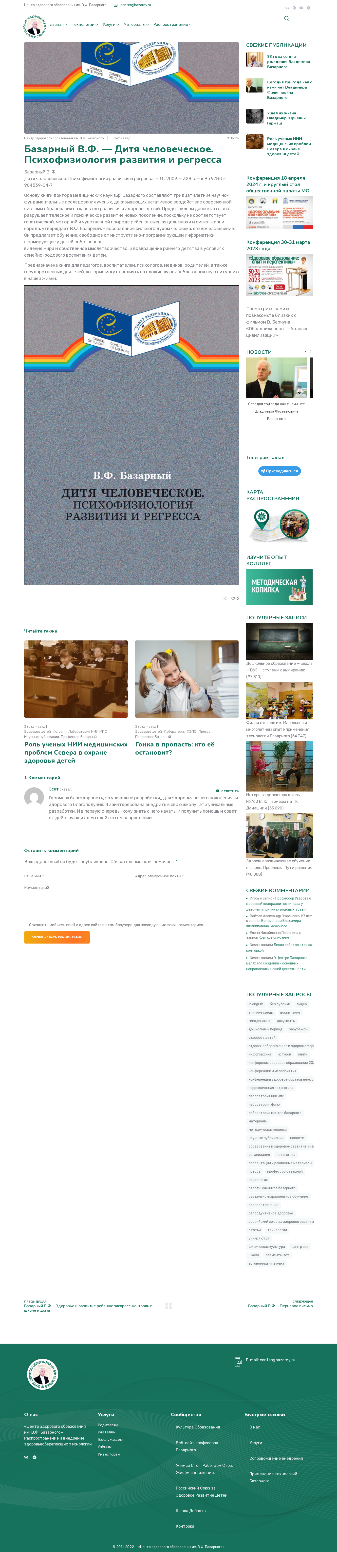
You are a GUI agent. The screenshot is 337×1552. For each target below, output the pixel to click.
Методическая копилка (268, 1130)
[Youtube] (301, 8)
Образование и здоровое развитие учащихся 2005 (291, 1146)
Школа (254, 1255)
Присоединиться (282, 471)
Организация (259, 1155)
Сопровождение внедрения (276, 1458)
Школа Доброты (191, 1510)
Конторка (185, 1526)
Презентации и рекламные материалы (280, 1163)
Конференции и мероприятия (272, 1071)
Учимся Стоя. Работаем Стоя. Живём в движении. (204, 1469)
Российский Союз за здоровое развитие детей (288, 1222)
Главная (56, 24)
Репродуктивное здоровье (271, 1213)
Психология (258, 1180)
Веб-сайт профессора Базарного (197, 1446)
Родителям (108, 1425)
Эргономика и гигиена (266, 1263)
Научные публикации (41, 736)
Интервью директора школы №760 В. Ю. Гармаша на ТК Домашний (273, 801)
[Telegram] (308, 8)
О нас (254, 1427)
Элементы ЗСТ (277, 1255)
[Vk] (287, 8)
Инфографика (260, 1054)
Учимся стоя (259, 1238)
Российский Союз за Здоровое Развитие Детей (201, 1492)
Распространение (170, 24)
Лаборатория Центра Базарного (275, 1113)
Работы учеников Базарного (272, 1188)
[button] (310, 351)
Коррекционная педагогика (271, 1088)
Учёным (105, 1447)
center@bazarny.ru (135, 5)
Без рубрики (280, 1004)
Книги (302, 1054)
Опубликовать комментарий (57, 937)
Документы (286, 1021)
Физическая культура (267, 1247)
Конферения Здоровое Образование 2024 (283, 1063)
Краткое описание (274, 937)
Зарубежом (298, 1029)
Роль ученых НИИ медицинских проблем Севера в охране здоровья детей (76, 752)
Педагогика (286, 1155)
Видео (302, 1004)
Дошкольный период (265, 1029)
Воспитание (290, 1012)
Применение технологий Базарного (273, 1477)
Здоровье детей (37, 731)
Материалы (134, 24)
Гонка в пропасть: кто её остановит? (174, 748)
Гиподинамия (259, 1021)
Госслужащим (110, 1439)
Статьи (255, 1230)
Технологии (83, 24)
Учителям (106, 1432)
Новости (297, 1138)
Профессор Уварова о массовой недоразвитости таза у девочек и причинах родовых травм (278, 904)
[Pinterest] (294, 8)
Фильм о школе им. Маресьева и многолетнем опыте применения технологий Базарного (277, 729)
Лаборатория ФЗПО (180, 731)
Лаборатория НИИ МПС (87, 731)
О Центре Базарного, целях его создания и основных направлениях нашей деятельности (277, 963)
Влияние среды (261, 1012)
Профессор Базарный (79, 736)
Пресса (204, 731)
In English (256, 1004)
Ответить (230, 791)
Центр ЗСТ (300, 1247)
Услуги (109, 24)
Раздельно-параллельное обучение (278, 1197)
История (59, 731)
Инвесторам (109, 1454)
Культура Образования (198, 1427)
